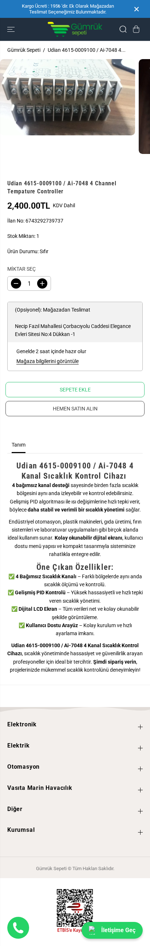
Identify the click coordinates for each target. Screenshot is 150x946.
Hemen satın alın (75, 409)
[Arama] (123, 29)
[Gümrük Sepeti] (75, 29)
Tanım (18, 445)
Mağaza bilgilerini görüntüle (47, 361)
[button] (11, 29)
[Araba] (136, 29)
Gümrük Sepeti (23, 50)
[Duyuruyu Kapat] (136, 9)
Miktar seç (21, 269)
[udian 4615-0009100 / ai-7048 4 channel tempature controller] (67, 97)
